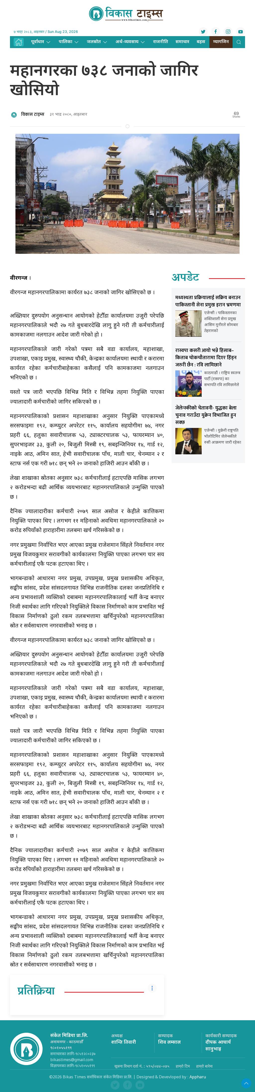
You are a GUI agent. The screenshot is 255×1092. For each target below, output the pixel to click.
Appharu (198, 1077)
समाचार (182, 42)
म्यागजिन (221, 42)
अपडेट (185, 278)
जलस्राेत (94, 42)
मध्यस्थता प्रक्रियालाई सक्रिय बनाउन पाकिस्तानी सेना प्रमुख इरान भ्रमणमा (208, 301)
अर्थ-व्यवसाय (127, 42)
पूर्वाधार (37, 42)
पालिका (65, 42)
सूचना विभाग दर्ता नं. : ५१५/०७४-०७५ (141, 1066)
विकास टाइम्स (32, 114)
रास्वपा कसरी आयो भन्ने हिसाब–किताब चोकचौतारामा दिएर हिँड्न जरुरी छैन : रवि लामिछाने (206, 357)
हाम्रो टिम (183, 1066)
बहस (201, 42)
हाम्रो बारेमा (204, 1066)
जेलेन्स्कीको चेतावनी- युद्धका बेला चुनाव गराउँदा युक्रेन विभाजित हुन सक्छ (206, 415)
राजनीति (160, 42)
